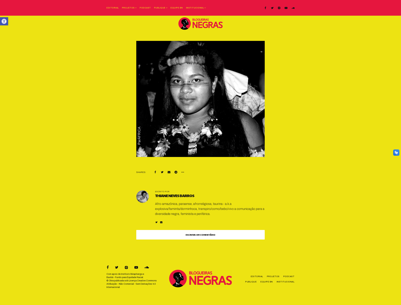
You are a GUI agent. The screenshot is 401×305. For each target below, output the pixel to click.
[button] (4, 21)
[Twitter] (272, 8)
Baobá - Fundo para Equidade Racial (125, 277)
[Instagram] (279, 8)
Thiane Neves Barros (174, 195)
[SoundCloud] (293, 8)
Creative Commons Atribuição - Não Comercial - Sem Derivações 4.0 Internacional (132, 283)
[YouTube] (286, 8)
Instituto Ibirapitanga (131, 274)
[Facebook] (265, 8)
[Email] (169, 172)
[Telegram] (175, 172)
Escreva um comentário (200, 234)
